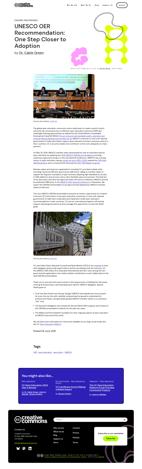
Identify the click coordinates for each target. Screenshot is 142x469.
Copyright (18, 20)
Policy (58, 383)
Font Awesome (99, 457)
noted (64, 455)
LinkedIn (30, 448)
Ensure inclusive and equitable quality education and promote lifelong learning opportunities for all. (69, 137)
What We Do (86, 5)
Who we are (58, 428)
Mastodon (24, 448)
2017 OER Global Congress (88, 163)
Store (55, 442)
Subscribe (110, 438)
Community (93, 381)
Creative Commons (23, 5)
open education (45, 352)
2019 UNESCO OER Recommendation (77, 155)
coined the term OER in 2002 (74, 160)
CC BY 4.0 (53, 121)
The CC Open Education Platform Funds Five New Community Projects (101, 388)
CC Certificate (62, 381)
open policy (58, 352)
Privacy (76, 433)
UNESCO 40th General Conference (75, 182)
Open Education (31, 20)
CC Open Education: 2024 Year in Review (35, 386)
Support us (58, 439)
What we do (58, 431)
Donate (122, 5)
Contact (76, 428)
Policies (76, 437)
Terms (75, 442)
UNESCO (68, 352)
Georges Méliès (105, 68)
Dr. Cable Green (31, 53)
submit (124, 420)
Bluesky (18, 448)
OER (35, 352)
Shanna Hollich (35, 394)
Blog (97, 5)
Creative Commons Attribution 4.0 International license (65, 457)
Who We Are (72, 5)
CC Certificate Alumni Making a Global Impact (71, 388)
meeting (97, 265)
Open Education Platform (50, 324)
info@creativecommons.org (25, 443)
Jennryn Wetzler (99, 394)
